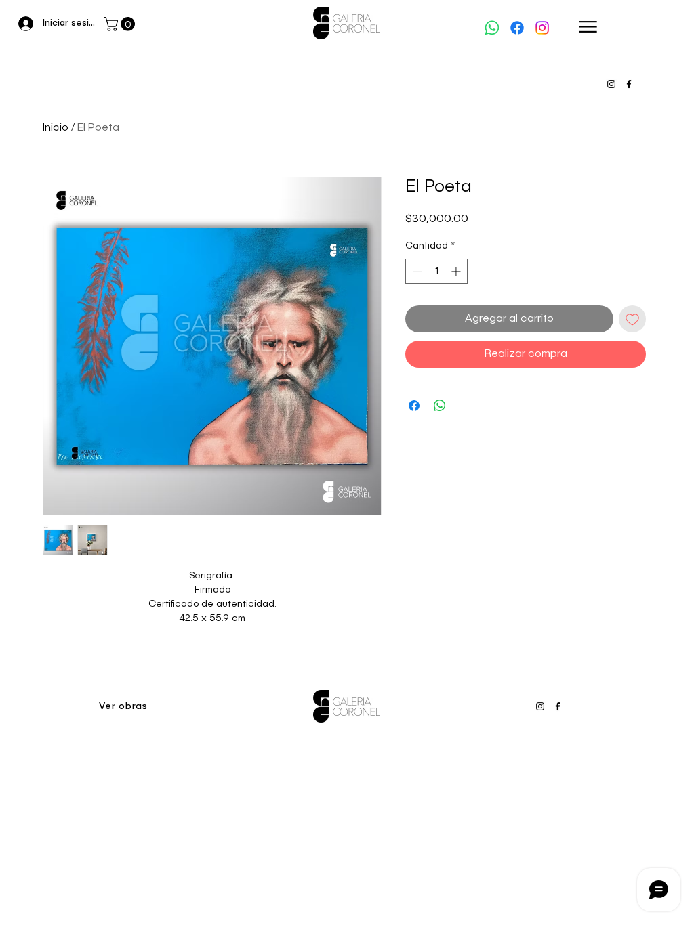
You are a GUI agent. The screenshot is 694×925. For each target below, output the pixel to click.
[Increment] (457, 271)
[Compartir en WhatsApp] (440, 405)
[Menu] (588, 27)
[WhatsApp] (492, 28)
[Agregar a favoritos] (632, 318)
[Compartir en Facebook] (414, 405)
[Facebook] (517, 28)
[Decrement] (415, 271)
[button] (121, 24)
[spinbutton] (436, 271)
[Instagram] (542, 28)
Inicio (55, 128)
